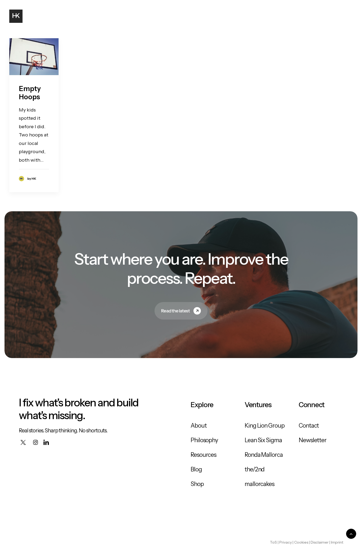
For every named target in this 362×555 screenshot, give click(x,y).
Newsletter (312, 440)
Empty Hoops (30, 92)
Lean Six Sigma (263, 440)
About (226, 16)
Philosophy (277, 16)
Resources (203, 454)
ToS (273, 542)
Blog (248, 16)
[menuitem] (225, 16)
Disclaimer (320, 542)
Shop (197, 484)
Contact (310, 16)
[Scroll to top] (351, 533)
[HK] (16, 16)
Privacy (285, 542)
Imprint (337, 542)
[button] (334, 16)
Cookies (301, 542)
